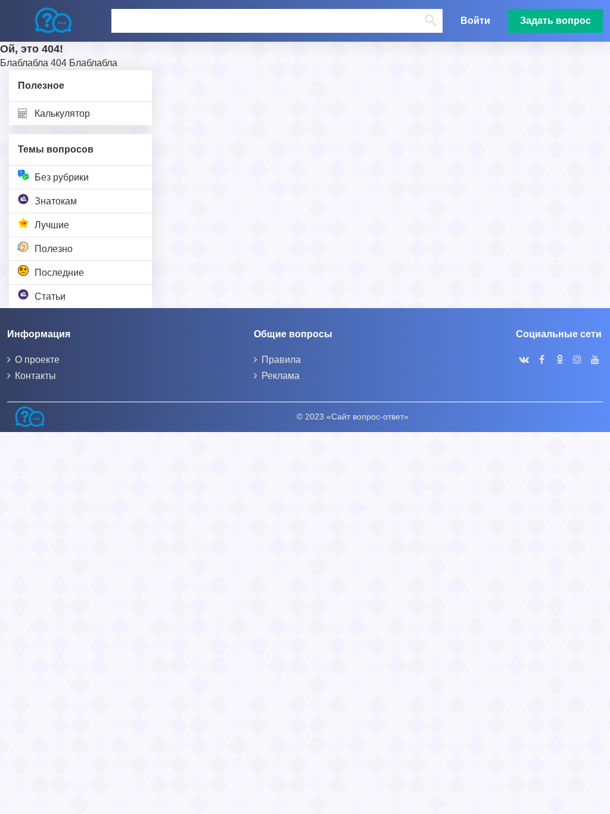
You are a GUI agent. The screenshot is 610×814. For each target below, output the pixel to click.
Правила (281, 360)
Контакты (35, 376)
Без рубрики (62, 177)
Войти (475, 20)
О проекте (37, 360)
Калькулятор (62, 113)
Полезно (54, 249)
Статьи (50, 296)
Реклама (281, 376)
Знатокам (56, 201)
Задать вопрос (555, 20)
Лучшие (52, 225)
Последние (59, 273)
